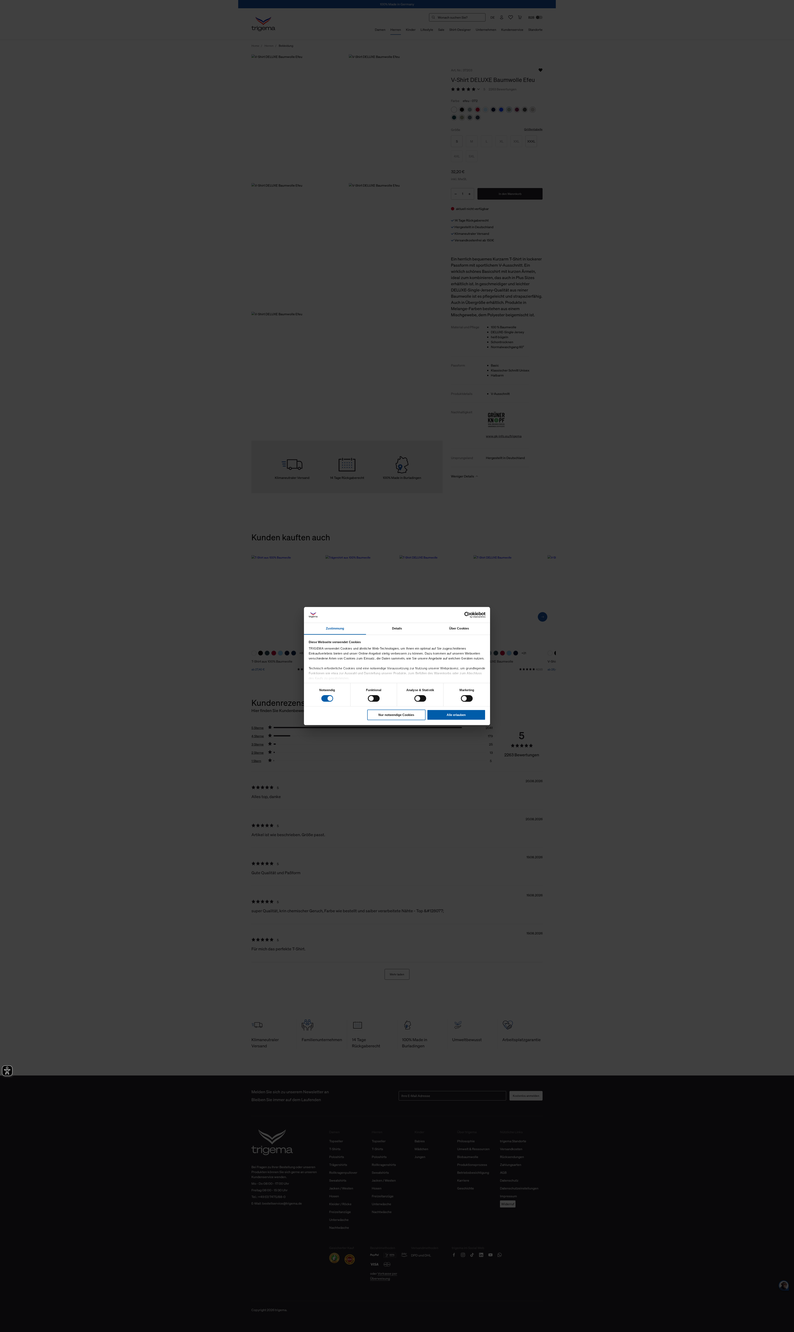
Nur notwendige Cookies (396, 715)
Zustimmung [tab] (335, 628)
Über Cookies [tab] (459, 628)
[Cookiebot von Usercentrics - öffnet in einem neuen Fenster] (467, 615)
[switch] (374, 698)
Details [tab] (397, 628)
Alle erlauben (456, 715)
